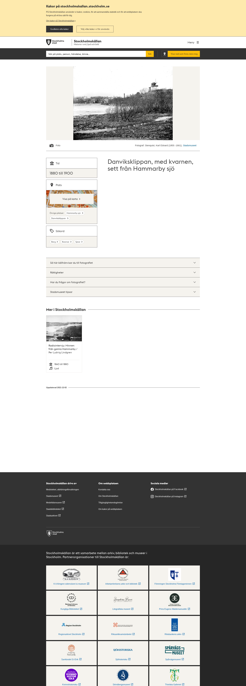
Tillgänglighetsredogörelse (110, 503)
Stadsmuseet (189, 145)
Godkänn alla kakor (59, 29)
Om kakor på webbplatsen (110, 509)
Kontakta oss (104, 489)
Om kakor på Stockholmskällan (60, 21)
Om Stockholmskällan (108, 496)
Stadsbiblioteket (53, 509)
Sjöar (77, 241)
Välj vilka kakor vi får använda (95, 29)
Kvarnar (65, 241)
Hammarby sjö (74, 213)
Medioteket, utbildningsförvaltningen (62, 489)
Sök (149, 54)
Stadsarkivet (51, 516)
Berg (53, 241)
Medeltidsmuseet (54, 503)
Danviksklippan (58, 218)
